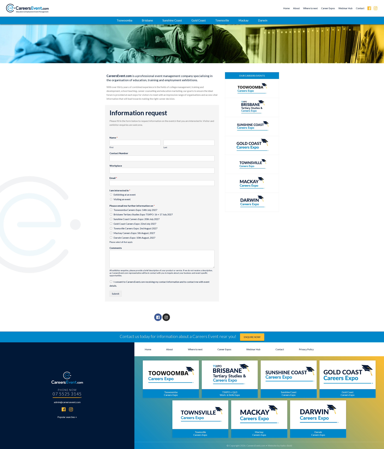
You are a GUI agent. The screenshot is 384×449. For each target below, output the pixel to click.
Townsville (222, 20)
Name (114, 137)
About (296, 8)
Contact (360, 8)
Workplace (116, 165)
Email (113, 177)
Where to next (310, 8)
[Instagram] (166, 317)
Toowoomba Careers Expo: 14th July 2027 (135, 209)
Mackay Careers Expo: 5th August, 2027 (134, 233)
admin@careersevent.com (67, 402)
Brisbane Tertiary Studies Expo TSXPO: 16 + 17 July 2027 (143, 214)
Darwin (262, 20)
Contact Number (119, 153)
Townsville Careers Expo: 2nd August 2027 (135, 228)
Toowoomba (124, 20)
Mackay (243, 20)
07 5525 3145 (67, 393)
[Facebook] (158, 317)
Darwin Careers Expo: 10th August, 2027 (134, 237)
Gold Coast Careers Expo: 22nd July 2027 (135, 223)
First (111, 147)
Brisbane (147, 20)
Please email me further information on (132, 205)
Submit (115, 293)
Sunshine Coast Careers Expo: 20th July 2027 (136, 219)
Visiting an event (122, 199)
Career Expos (328, 8)
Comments (116, 247)
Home (286, 8)
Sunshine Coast (172, 20)
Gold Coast (198, 20)
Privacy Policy (306, 349)
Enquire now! (252, 337)
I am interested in (120, 190)
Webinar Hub (345, 8)
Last (165, 147)
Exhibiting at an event (125, 194)
